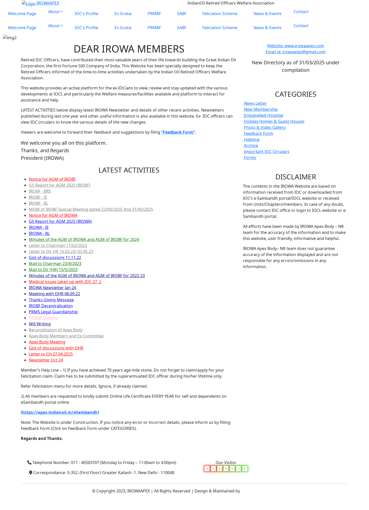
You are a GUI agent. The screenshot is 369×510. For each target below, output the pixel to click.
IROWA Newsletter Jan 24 (52, 287)
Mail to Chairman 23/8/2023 (55, 263)
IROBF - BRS (40, 191)
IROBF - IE (38, 197)
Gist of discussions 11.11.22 (55, 257)
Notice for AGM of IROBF (52, 179)
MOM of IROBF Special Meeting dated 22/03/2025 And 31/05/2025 (91, 209)
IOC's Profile (86, 13)
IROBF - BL (38, 203)
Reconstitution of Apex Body (56, 330)
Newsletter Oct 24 (46, 360)
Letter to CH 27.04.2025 (51, 354)
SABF (181, 13)
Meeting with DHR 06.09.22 (54, 293)
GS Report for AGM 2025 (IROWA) (60, 221)
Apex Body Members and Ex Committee (66, 336)
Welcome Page (22, 13)
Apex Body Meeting (47, 342)
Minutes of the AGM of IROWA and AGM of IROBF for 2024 (84, 239)
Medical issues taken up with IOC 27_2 (65, 281)
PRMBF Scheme (43, 318)
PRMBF (154, 13)
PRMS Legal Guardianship (53, 312)
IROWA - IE (39, 227)
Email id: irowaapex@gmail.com (296, 52)
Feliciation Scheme (219, 13)
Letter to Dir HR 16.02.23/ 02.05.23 (61, 251)
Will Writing (40, 324)
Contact (301, 11)
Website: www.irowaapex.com (295, 45)
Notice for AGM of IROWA (53, 215)
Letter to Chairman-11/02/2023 (58, 245)
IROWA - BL (39, 233)
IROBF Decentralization (51, 306)
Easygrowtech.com (259, 491)
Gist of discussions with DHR (56, 348)
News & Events (268, 13)
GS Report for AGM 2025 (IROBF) (59, 185)
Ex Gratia (123, 13)
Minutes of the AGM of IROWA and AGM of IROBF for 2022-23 (87, 275)
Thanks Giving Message (51, 299)
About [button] (54, 11)
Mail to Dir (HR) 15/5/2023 (53, 269)
